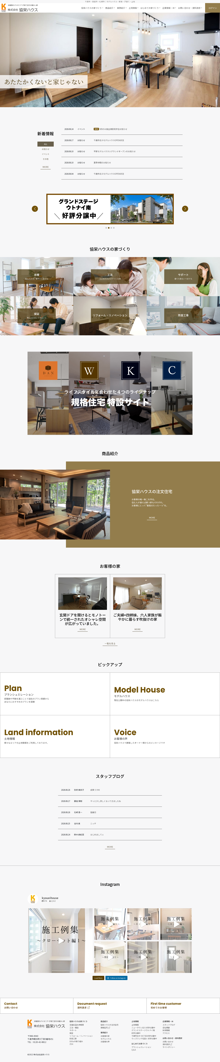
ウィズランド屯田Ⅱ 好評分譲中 (144, 1038)
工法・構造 (74, 1027)
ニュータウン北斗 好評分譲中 (143, 1027)
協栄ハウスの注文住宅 (109, 1024)
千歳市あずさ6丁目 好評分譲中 (144, 1035)
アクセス (166, 1033)
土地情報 (135, 1024)
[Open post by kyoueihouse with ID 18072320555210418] (143, 957)
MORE (46, 166)
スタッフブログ (169, 1024)
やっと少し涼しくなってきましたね (105, 801)
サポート (73, 1030)
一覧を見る (110, 643)
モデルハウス (106, 1038)
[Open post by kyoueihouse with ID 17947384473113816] (176, 957)
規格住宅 (104, 1027)
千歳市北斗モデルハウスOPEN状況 (109, 140)
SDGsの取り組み (76, 1041)
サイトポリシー (169, 1047)
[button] (92, 8)
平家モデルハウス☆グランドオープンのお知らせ (115, 151)
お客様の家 (105, 1036)
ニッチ (93, 823)
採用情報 (166, 1030)
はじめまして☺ (97, 834)
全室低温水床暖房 (77, 1024)
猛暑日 (93, 812)
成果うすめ (95, 789)
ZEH (71, 1044)
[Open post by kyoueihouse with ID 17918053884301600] (143, 924)
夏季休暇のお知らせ (102, 162)
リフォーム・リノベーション (81, 1035)
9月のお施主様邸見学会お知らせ (111, 129)
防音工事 (73, 1038)
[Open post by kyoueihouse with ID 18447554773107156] (60, 940)
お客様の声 (105, 1041)
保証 (71, 1033)
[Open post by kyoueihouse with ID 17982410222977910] (176, 924)
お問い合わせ (168, 1041)
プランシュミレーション (141, 1047)
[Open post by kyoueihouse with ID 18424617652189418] (110, 924)
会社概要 (166, 1027)
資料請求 (166, 1044)
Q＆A (134, 1049)
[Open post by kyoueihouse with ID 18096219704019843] (110, 957)
